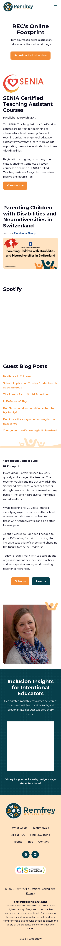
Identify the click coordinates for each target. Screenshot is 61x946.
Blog (30, 841)
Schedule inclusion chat (30, 55)
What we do (20, 828)
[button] (55, 7)
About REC (18, 834)
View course (15, 185)
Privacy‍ (30, 893)
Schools (20, 581)
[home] (18, 7)
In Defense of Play (15, 401)
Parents (41, 581)
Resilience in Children (17, 376)
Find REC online (40, 834)
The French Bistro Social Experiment (27, 394)
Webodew (35, 938)
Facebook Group (25, 233)
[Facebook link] (26, 854)
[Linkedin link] (35, 854)
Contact (43, 841)
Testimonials (41, 828)
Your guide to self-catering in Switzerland (30, 430)
